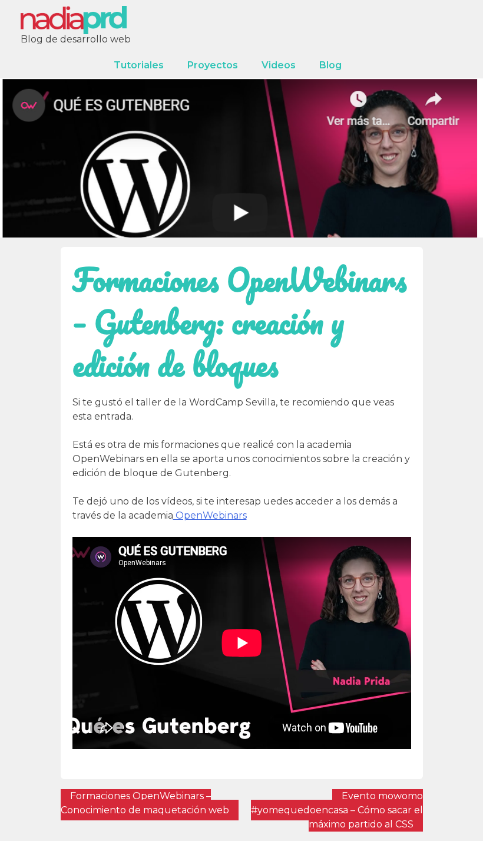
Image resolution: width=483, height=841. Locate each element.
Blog (330, 65)
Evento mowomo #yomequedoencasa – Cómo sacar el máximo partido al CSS (337, 810)
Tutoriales (139, 65)
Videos (279, 65)
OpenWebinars (210, 515)
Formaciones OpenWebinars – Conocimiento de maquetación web (145, 803)
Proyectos (212, 65)
